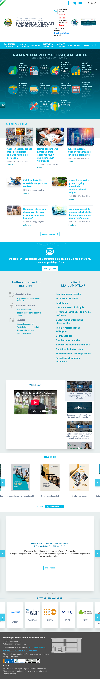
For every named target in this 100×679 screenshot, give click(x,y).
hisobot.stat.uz (61, 33)
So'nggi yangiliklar (22, 161)
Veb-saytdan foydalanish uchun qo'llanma (20, 651)
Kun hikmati (62, 303)
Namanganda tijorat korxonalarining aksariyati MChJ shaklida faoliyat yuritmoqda (47, 155)
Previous (2, 480)
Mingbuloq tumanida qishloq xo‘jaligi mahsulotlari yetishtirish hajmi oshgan (79, 186)
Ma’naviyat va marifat (67, 298)
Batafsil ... (11, 165)
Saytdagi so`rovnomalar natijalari (73, 344)
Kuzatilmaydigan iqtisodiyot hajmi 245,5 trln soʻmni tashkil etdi (79, 152)
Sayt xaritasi (23, 647)
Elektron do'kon (56, 507)
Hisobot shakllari (24, 333)
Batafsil (40, 507)
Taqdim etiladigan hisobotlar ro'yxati (29, 314)
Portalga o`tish (50, 269)
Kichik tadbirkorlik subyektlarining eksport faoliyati (35, 183)
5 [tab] (55, 593)
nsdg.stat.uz (50, 581)
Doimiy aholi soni (64, 335)
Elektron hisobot (24, 310)
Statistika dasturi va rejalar (70, 349)
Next (97, 480)
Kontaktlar (88, 45)
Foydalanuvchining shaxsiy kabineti (28, 299)
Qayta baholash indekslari (28, 327)
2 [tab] (48, 593)
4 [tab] (53, 593)
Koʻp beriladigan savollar (68, 294)
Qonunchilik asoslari (25, 324)
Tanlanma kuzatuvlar (25, 330)
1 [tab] (46, 593)
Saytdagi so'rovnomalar (68, 340)
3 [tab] (50, 593)
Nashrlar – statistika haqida (70, 307)
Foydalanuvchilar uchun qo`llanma (73, 353)
